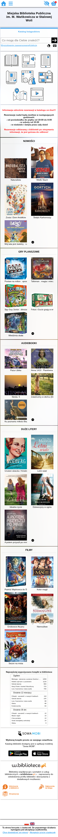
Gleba (14, 703)
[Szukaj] (54, 40)
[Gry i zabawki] (29, 84)
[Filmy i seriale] (38, 101)
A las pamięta (16, 718)
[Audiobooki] (29, 68)
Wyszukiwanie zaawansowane (15, 45)
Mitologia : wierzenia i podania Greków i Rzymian (28, 679)
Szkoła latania (16, 684)
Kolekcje (33, 45)
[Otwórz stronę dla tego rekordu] (16, 168)
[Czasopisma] (12, 84)
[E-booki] (46, 68)
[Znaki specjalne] (54, 45)
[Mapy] (20, 101)
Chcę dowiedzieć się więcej (15, 832)
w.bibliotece (27, 774)
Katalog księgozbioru (29, 31)
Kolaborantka (16, 706)
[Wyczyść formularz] (48, 45)
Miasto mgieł (16, 715)
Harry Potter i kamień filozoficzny (23, 686)
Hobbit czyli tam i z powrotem (21, 681)
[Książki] (12, 68)
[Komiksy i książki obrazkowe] (46, 84)
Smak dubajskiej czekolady (21, 720)
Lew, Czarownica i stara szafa (22, 689)
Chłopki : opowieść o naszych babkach (25, 696)
